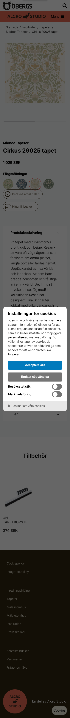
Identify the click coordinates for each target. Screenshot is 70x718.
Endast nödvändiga (35, 376)
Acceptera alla (35, 365)
